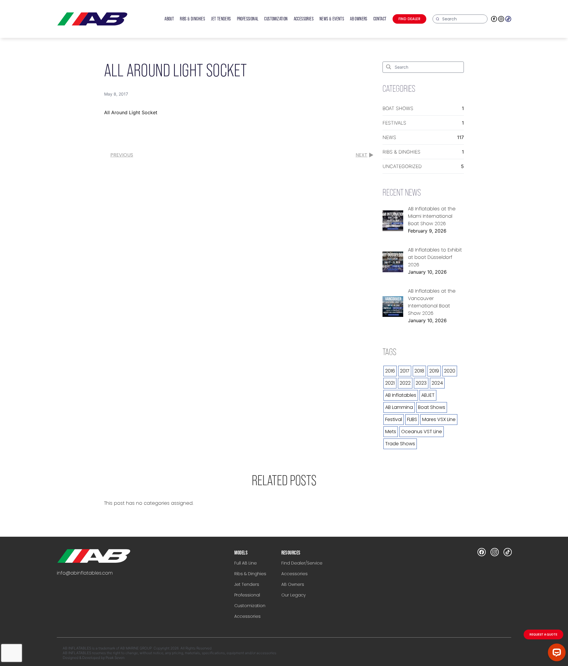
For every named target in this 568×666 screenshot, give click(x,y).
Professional (247, 595)
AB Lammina (399, 407)
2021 (390, 383)
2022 (405, 383)
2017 (404, 370)
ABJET (428, 395)
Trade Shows (400, 443)
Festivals (394, 123)
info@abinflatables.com (85, 573)
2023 (421, 383)
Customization (249, 606)
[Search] (388, 67)
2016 (390, 370)
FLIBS (412, 419)
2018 (419, 370)
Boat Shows (398, 108)
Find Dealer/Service (301, 563)
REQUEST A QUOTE (543, 634)
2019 (434, 370)
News (389, 137)
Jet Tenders (246, 584)
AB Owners (292, 584)
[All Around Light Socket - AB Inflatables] (94, 556)
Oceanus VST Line (421, 431)
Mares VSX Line (439, 419)
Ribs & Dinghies (401, 152)
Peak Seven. (115, 657)
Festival (393, 419)
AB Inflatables (400, 395)
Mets (390, 431)
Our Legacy (293, 595)
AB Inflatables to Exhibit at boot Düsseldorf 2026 (435, 257)
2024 (437, 383)
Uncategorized (402, 166)
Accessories (247, 616)
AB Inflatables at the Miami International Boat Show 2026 (432, 216)
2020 (449, 370)
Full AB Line (245, 563)
